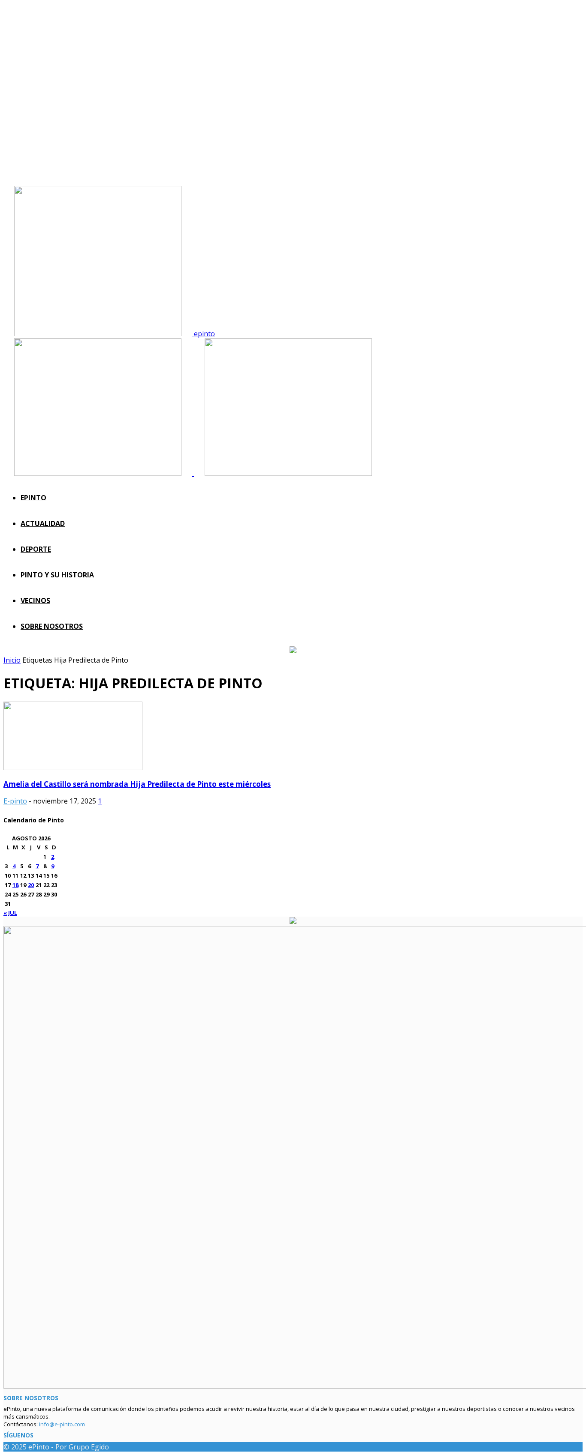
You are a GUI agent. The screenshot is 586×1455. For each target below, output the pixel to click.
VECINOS (35, 600)
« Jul (10, 913)
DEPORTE (36, 549)
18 (15, 885)
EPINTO (33, 497)
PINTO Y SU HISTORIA (57, 575)
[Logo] (98, 473)
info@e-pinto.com (62, 1424)
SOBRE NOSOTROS (52, 626)
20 (31, 885)
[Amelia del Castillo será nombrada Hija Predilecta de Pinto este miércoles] (72, 767)
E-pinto (15, 801)
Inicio (12, 660)
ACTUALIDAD (43, 523)
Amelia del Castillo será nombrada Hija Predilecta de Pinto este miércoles (137, 784)
